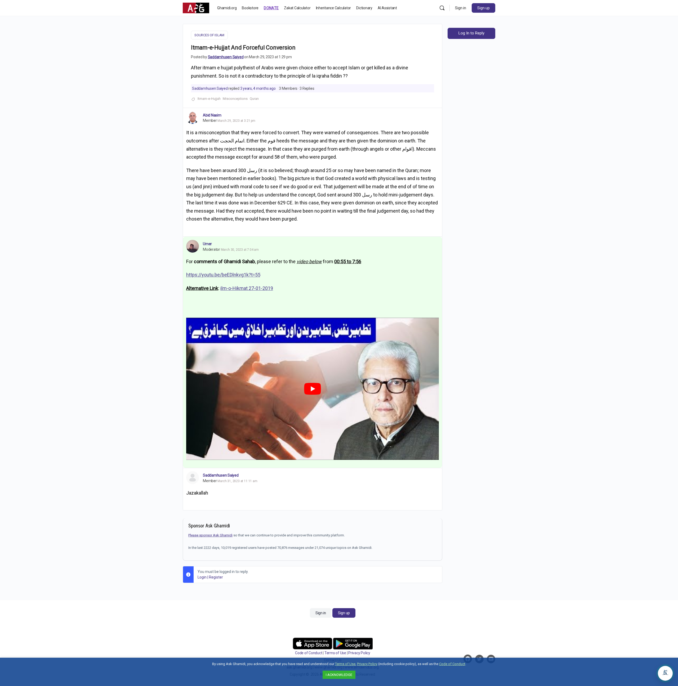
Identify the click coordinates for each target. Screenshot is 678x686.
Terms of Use (335, 653)
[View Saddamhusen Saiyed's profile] (192, 477)
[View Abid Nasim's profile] (192, 117)
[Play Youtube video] (312, 389)
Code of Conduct (308, 653)
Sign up (483, 8)
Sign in (460, 8)
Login (202, 577)
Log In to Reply (471, 33)
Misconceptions (235, 99)
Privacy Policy (359, 653)
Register (216, 577)
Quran (254, 99)
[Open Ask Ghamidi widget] (665, 673)
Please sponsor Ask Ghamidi (210, 535)
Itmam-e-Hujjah (209, 99)
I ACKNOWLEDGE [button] (339, 675)
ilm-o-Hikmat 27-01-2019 (246, 288)
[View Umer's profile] (192, 246)
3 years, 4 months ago (258, 88)
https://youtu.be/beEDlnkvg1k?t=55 (223, 274)
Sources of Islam (209, 35)
